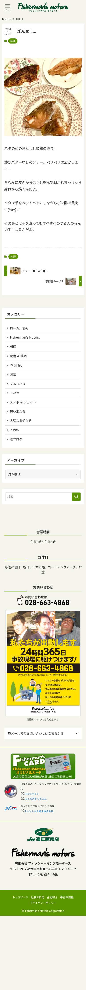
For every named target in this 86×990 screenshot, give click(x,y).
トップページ (20, 897)
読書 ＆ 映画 (18, 356)
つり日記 (16, 365)
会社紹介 (52, 897)
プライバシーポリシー (43, 903)
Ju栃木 (14, 393)
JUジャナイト (31, 794)
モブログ (16, 439)
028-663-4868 (47, 874)
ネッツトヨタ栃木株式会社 (38, 811)
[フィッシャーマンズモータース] (43, 7)
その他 (14, 430)
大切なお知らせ (21, 420)
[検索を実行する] (76, 496)
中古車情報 (66, 897)
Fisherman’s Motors (25, 337)
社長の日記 (37, 897)
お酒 (13, 374)
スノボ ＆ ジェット (23, 402)
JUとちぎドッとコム (35, 798)
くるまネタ (17, 383)
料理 (12, 41)
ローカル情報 (19, 328)
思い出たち (17, 411)
